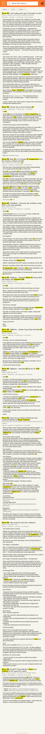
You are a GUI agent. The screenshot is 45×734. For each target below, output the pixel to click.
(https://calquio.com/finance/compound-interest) (18, 15)
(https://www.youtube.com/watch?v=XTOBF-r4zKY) (19, 673)
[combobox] (5, 9)
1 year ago (17, 526)
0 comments (29, 109)
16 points (4, 165)
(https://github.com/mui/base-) (12, 163)
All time (21, 9)
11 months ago (18, 425)
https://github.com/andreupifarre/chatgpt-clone (23, 689)
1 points (4, 675)
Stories (5, 9)
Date (12, 9)
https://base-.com (9, 199)
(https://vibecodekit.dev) (10, 524)
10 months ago (20, 374)
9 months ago (20, 109)
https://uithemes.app (12, 155)
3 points (4, 374)
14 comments (28, 165)
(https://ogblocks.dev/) (9, 281)
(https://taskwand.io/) (9, 207)
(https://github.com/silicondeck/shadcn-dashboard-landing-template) (22, 422)
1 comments (25, 526)
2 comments (26, 209)
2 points (4, 109)
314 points (5, 17)
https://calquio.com (16, 96)
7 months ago (19, 17)
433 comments (29, 17)
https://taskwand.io (19, 214)
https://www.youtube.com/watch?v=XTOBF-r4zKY (23, 690)
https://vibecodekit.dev (26, 645)
